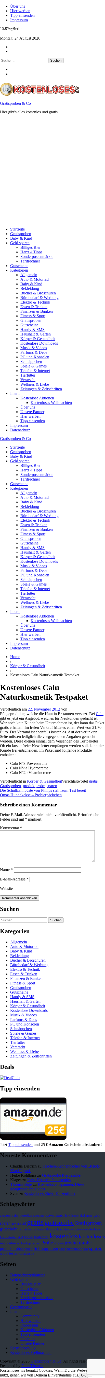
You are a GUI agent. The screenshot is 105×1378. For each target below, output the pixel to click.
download (54, 1215)
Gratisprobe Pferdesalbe (61, 1175)
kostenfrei (41, 1237)
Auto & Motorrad (34, 279)
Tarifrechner (30, 261)
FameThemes (32, 1366)
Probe (47, 1242)
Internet (68, 1229)
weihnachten (26, 1253)
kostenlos (63, 1236)
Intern (15, 393)
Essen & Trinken (33, 307)
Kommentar (11, 828)
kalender (88, 1229)
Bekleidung (29, 288)
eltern (89, 1215)
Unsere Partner (32, 412)
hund (60, 1229)
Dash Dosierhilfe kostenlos (49, 1180)
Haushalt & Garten (35, 334)
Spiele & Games (33, 366)
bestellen (26, 1215)
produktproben (12, 1248)
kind (20, 1237)
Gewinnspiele (21, 1307)
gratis (93, 781)
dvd (82, 1215)
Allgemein (28, 275)
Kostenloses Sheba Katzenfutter (49, 1193)
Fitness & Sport (32, 316)
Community (30, 1316)
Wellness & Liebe (34, 384)
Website (6, 888)
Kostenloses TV (23, 1348)
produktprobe (34, 786)
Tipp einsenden (22, 15)
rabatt (29, 1249)
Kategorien (19, 270)
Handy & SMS (32, 329)
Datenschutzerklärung (27, 1275)
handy (41, 1229)
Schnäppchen (31, 361)
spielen (4, 1253)
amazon (5, 1215)
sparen (52, 786)
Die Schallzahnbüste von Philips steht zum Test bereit (43, 790)
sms (85, 1248)
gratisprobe (59, 1222)
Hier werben (20, 11)
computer (38, 1215)
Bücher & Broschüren (38, 293)
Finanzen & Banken (36, 311)
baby (15, 1215)
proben (59, 1243)
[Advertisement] (52, 170)
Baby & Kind (21, 238)
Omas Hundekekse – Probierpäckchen (31, 795)
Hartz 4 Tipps (31, 252)
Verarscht (27, 380)
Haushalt (51, 1229)
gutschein (9, 1228)
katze (97, 1229)
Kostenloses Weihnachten (51, 402)
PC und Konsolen (34, 357)
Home (15, 657)
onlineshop (24, 1243)
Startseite (17, 229)
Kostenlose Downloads (39, 343)
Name (6, 870)
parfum (36, 1243)
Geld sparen (20, 243)
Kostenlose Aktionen (37, 398)
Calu (99, 714)
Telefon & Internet (35, 370)
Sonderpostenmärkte (36, 256)
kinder (28, 1237)
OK (83, 1375)
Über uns (17, 6)
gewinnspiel (18, 1223)
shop (62, 1248)
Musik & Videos (33, 348)
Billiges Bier (30, 247)
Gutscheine (19, 265)
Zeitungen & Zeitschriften (41, 389)
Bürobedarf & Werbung (39, 297)
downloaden (71, 1215)
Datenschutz (20, 430)
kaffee (78, 1229)
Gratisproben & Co (15, 103)
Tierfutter (27, 375)
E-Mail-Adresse (14, 879)
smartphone (74, 1249)
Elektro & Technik (35, 302)
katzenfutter (8, 1237)
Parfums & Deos (33, 352)
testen (13, 1253)
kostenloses (92, 1236)
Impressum (19, 20)
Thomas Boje (21, 1184)
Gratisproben (20, 234)
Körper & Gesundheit (37, 339)
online (11, 1243)
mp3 (3, 1243)
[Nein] (90, 1376)
